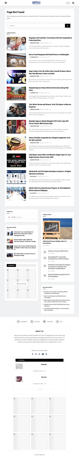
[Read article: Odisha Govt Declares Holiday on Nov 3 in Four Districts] (57, 228)
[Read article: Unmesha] (19, 379)
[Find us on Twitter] (36, 354)
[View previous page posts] (37, 389)
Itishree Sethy (34, 57)
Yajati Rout (33, 176)
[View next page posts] (41, 389)
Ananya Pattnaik (34, 42)
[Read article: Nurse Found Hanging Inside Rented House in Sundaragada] (16, 60)
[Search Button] (73, 3)
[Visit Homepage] (36, 3)
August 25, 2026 (42, 176)
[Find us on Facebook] (32, 354)
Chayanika (44, 364)
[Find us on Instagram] (39, 354)
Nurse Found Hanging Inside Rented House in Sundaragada (49, 54)
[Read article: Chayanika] (19, 366)
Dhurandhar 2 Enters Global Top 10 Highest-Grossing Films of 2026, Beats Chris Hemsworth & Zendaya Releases (59, 266)
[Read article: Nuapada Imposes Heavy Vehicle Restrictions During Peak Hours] (16, 93)
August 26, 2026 (44, 42)
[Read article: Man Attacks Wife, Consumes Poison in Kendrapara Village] (10, 255)
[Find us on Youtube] (43, 354)
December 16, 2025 (38, 371)
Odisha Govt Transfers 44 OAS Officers (58, 251)
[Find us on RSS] (46, 354)
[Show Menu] (6, 3)
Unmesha (44, 377)
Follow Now (22, 284)
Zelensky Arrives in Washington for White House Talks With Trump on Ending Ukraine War (23, 233)
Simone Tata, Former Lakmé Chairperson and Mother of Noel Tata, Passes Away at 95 (25, 247)
